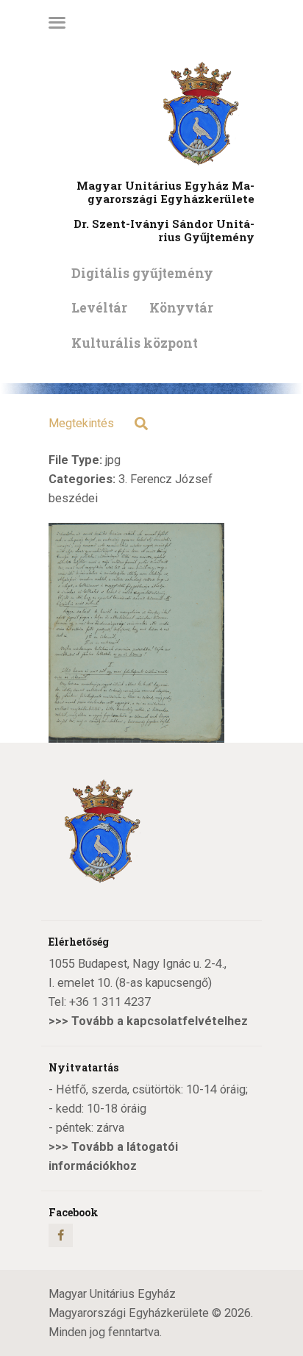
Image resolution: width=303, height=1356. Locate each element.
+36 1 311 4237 (110, 1002)
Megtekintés (81, 423)
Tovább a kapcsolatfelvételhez (159, 1021)
